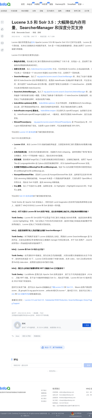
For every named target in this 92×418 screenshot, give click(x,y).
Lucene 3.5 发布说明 (27, 132)
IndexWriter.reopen (48, 111)
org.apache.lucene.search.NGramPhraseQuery (52, 122)
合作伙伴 (43, 396)
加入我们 (43, 398)
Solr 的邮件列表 (23, 294)
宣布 (33, 42)
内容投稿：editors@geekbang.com (63, 392)
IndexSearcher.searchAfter (42, 69)
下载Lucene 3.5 (57, 287)
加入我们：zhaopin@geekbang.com (64, 400)
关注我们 (43, 401)
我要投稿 (43, 393)
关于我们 (43, 390)
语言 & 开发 (26, 336)
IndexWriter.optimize (47, 103)
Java (17, 336)
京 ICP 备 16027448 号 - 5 (58, 415)
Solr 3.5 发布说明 (26, 196)
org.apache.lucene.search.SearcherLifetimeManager (64, 92)
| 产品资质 (89, 415)
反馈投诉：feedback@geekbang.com (64, 397)
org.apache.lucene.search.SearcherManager (55, 76)
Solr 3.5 (69, 287)
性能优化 (37, 336)
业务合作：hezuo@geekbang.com (63, 395)
